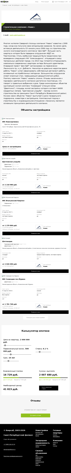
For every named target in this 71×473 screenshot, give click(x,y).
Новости (55, 442)
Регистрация (45, 1)
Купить (55, 435)
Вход (36, 1)
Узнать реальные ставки (46, 388)
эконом (4, 175)
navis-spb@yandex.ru (17, 35)
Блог (54, 444)
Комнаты (38, 460)
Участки (38, 465)
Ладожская (11, 166)
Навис (45, 149)
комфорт (39, 133)
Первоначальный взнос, (16, 350)
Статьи (55, 446)
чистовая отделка (7, 137)
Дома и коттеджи (41, 445)
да (37, 137)
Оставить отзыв (35, 415)
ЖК (37, 455)
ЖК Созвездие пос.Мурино (13, 279)
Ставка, (42, 349)
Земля (37, 446)
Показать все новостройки (35, 317)
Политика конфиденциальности (13, 456)
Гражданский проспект (15, 244)
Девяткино (11, 164)
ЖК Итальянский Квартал (13, 201)
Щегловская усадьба (11, 162)
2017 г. (10, 133)
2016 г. (11, 290)
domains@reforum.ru (9, 449)
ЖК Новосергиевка (10, 122)
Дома (37, 463)
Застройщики (39, 434)
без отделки (5, 294)
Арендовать (56, 436)
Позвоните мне (35, 153)
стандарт (5, 254)
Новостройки (39, 457)
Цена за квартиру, (16, 341)
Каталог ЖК (39, 432)
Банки (37, 435)
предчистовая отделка (43, 254)
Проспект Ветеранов (11, 124)
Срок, (9, 358)
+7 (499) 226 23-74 (9, 444)
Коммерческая (40, 462)
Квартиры (38, 458)
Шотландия (7, 241)
